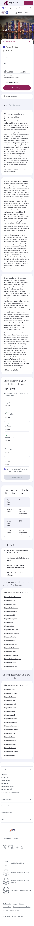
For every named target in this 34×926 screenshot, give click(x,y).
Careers (3, 777)
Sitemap (5, 910)
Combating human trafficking (22, 907)
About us (4, 774)
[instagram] (21, 847)
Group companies (6, 799)
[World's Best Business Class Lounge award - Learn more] (6, 881)
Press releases (5, 780)
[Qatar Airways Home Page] (3, 12)
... (6, 105)
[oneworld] (6, 12)
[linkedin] (12, 847)
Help (2, 819)
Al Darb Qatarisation (7, 786)
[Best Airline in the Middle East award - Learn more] (6, 890)
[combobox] (17, 389)
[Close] (2, 3)
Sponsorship (5, 783)
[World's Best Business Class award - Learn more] (6, 872)
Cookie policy (7, 904)
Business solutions (6, 806)
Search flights (17, 477)
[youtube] (17, 847)
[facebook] (4, 847)
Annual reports (6, 789)
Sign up (26, 12)
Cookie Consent (15, 910)
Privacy (21, 904)
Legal (15, 904)
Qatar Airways (5, 770)
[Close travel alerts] (31, 8)
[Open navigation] (31, 12)
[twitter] (8, 847)
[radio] (17, 403)
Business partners (6, 812)
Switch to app (28, 2)
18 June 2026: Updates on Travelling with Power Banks (17, 8)
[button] (18, 551)
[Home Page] (2, 105)
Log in (20, 12)
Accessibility (7, 907)
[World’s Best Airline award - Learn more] (6, 863)
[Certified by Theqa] (9, 831)
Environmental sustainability (10, 792)
